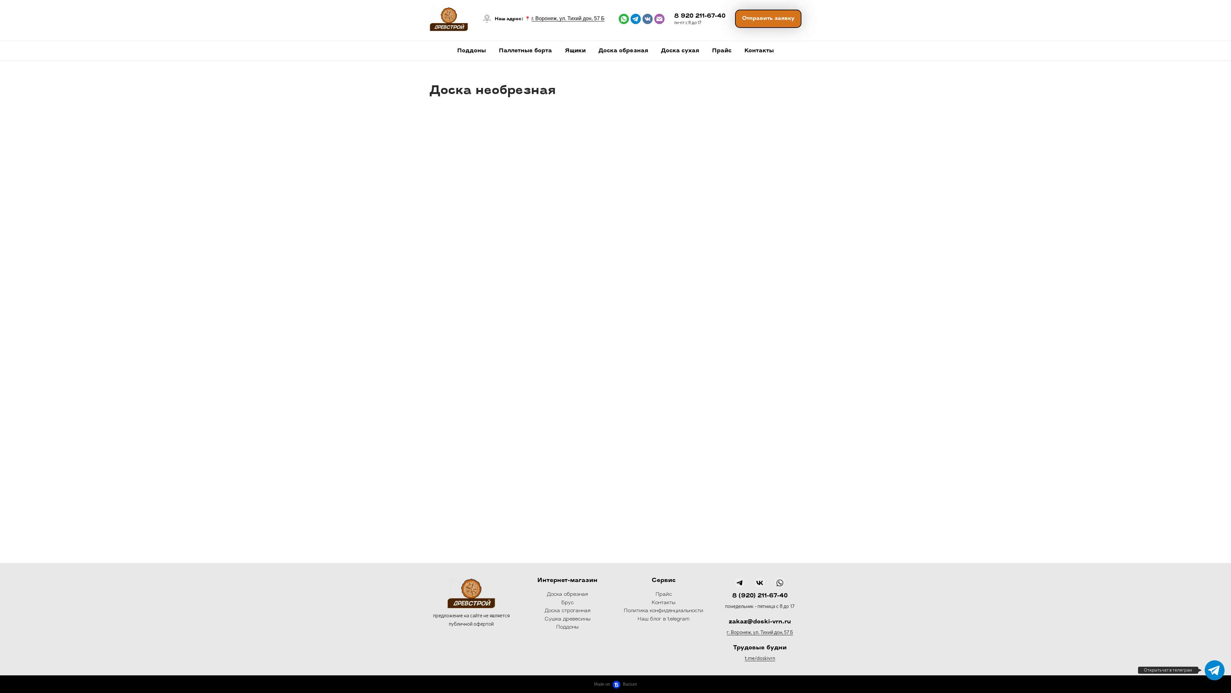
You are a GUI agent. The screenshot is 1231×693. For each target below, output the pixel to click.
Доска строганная (567, 611)
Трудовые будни (760, 648)
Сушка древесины (567, 619)
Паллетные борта (525, 51)
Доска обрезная (623, 51)
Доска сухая (680, 51)
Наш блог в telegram (664, 619)
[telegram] (636, 19)
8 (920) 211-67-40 (760, 596)
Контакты (759, 51)
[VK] (760, 583)
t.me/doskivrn (760, 658)
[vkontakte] (647, 19)
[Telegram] (1215, 670)
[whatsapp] (624, 19)
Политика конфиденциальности (663, 611)
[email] (659, 19)
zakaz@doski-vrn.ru (760, 622)
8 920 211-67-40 (699, 16)
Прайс (722, 51)
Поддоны (471, 51)
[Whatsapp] (780, 583)
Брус (567, 603)
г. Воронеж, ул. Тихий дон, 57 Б (568, 18)
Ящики (575, 51)
